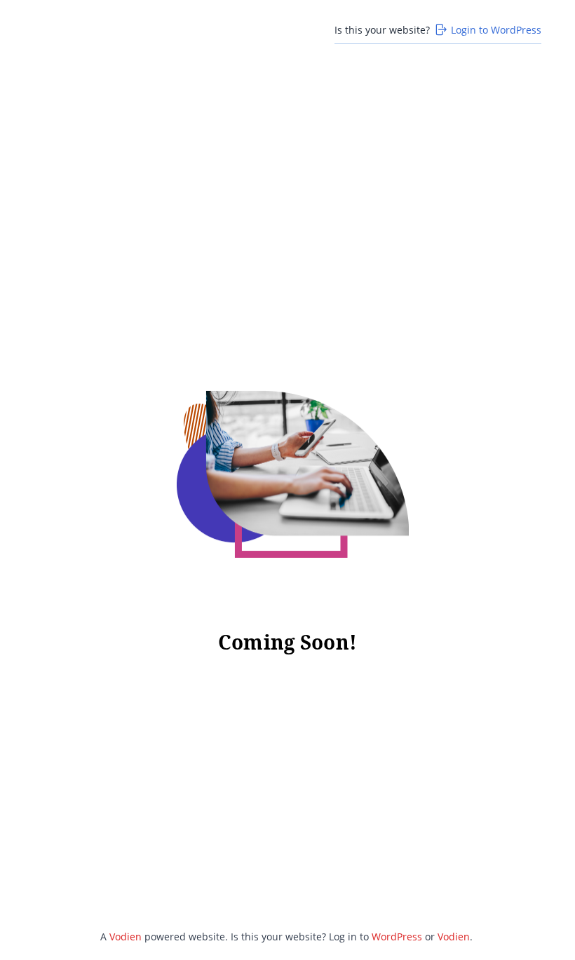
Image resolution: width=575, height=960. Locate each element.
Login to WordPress (496, 29)
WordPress (397, 936)
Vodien (125, 936)
